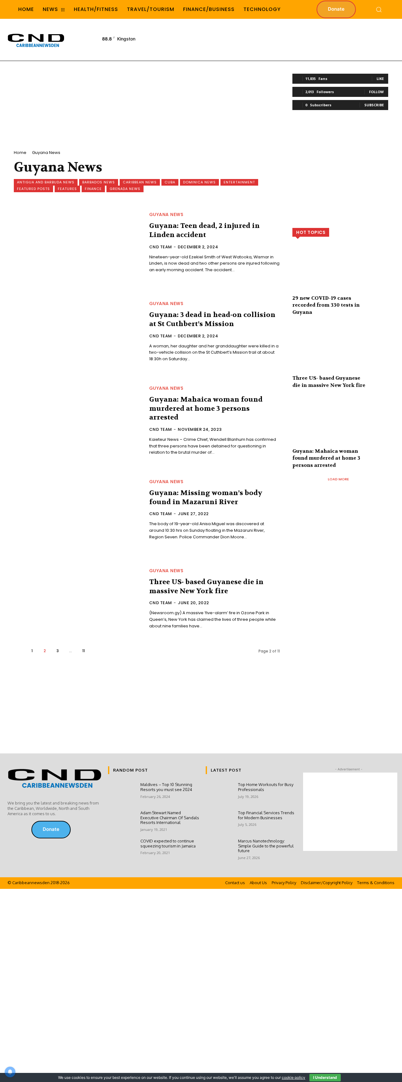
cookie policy (293, 1077)
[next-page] (96, 651)
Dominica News (199, 182)
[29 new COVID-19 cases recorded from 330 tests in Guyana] (340, 274)
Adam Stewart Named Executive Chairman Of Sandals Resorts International (169, 817)
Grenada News (125, 188)
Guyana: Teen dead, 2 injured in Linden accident (204, 230)
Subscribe (374, 105)
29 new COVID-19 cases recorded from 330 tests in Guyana (326, 305)
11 (83, 650)
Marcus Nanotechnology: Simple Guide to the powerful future (266, 845)
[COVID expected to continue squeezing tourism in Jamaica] (121, 850)
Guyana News (166, 214)
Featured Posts (33, 188)
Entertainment (239, 182)
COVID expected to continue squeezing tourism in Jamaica (168, 843)
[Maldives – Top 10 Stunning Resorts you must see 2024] (121, 793)
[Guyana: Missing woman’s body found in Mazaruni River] (78, 510)
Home (20, 153)
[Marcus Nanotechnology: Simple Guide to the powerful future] (219, 850)
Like (380, 78)
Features (67, 188)
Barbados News (98, 182)
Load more (338, 479)
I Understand (325, 1077)
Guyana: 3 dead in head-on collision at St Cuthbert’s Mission (212, 319)
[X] (20, 829)
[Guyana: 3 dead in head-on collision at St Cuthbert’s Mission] (78, 332)
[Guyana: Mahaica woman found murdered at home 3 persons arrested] (78, 421)
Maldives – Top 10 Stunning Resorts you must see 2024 (166, 787)
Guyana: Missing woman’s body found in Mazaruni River (205, 497)
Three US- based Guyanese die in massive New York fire (206, 586)
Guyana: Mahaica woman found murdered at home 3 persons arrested (206, 408)
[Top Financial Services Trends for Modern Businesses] (219, 821)
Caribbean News (140, 182)
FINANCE (93, 188)
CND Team (160, 247)
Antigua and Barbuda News (45, 182)
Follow (376, 91)
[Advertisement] (279, 39)
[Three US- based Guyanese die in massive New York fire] (78, 599)
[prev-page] (19, 651)
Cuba (170, 182)
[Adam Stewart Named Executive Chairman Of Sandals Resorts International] (121, 821)
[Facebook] (12, 829)
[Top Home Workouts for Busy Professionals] (219, 793)
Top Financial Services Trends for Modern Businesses (266, 815)
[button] (378, 9)
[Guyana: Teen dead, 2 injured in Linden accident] (78, 243)
